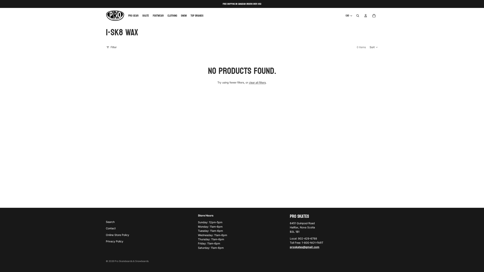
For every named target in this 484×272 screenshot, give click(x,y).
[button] (374, 47)
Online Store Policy (117, 234)
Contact (111, 228)
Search (110, 221)
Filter (114, 47)
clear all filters (257, 82)
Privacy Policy (114, 241)
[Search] (358, 16)
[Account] (365, 16)
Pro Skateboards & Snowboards (132, 261)
